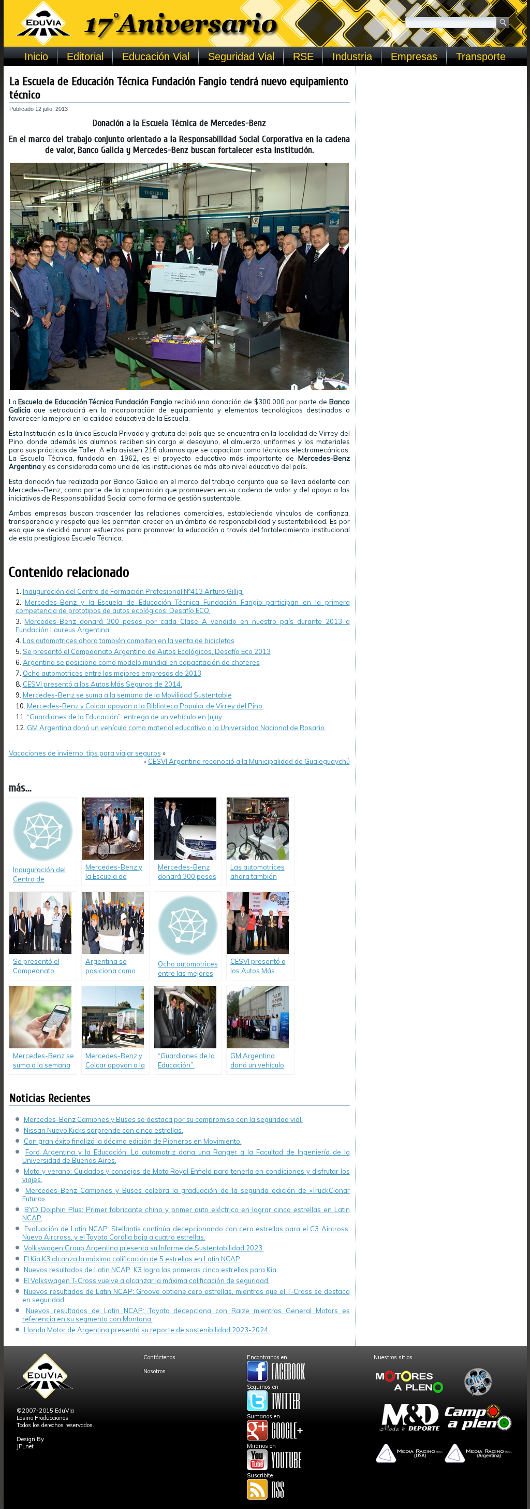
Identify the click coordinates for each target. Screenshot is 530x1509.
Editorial (85, 56)
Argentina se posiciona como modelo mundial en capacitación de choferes (141, 662)
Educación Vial (155, 56)
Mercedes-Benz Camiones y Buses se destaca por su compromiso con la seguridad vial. (163, 1119)
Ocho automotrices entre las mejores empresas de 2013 (112, 673)
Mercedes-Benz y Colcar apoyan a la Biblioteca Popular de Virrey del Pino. (145, 706)
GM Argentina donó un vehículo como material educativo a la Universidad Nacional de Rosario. (176, 727)
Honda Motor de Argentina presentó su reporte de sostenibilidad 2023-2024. (147, 1330)
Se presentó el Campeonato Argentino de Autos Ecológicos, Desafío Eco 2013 (147, 651)
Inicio (36, 56)
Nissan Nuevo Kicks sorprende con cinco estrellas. (103, 1130)
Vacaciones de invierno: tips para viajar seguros (85, 753)
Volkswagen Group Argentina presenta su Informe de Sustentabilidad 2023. (144, 1248)
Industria (352, 56)
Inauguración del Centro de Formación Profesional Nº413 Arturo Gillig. (133, 591)
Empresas (414, 56)
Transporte (481, 56)
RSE (303, 56)
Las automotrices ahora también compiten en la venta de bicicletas (128, 640)
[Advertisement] (441, 136)
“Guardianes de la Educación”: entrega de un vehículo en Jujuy (124, 717)
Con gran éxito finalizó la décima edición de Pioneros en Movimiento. (133, 1141)
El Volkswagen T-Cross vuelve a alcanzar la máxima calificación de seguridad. (147, 1280)
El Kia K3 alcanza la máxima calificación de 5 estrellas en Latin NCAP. (132, 1259)
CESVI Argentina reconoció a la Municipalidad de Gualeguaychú (249, 761)
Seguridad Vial (241, 56)
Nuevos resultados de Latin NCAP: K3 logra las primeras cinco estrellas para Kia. (151, 1269)
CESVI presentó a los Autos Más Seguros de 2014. (102, 684)
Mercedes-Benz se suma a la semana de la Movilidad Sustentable (127, 695)
